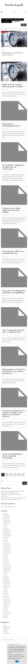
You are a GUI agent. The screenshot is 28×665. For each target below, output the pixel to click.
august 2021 (6, 523)
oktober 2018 (7, 568)
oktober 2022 (7, 522)
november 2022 (7, 520)
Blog (3, 50)
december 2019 (7, 546)
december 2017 (7, 581)
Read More (8, 24)
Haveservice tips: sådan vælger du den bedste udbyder (11, 210)
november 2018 (7, 566)
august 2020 (6, 537)
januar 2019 (6, 563)
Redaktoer (7, 21)
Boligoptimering (7, 626)
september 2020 (7, 535)
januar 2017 (6, 598)
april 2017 (6, 593)
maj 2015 (6, 618)
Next (25, 25)
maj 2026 (6, 513)
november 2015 (7, 613)
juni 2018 (6, 575)
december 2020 (7, 530)
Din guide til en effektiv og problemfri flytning (11, 499)
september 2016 (7, 604)
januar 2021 (6, 528)
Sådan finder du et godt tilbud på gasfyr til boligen (12, 491)
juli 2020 (5, 538)
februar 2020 (7, 545)
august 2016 (6, 606)
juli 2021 (5, 525)
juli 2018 (5, 573)
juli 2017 (5, 588)
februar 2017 (7, 596)
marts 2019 (6, 560)
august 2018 (6, 571)
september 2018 (7, 570)
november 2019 (7, 548)
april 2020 (6, 542)
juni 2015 (6, 616)
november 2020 (7, 532)
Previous (22, 25)
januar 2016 (6, 611)
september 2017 (7, 586)
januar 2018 (6, 580)
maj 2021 (6, 527)
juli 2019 (5, 555)
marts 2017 (6, 594)
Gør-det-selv (6, 628)
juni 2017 (6, 589)
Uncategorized (6, 19)
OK (17, 661)
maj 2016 (6, 609)
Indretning (6, 630)
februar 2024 (7, 517)
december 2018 (7, 565)
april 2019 (6, 558)
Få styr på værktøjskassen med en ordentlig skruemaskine (12, 456)
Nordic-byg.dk (14, 5)
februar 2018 (7, 578)
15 (19, 474)
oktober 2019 (7, 550)
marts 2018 (6, 576)
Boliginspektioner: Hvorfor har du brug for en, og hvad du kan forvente (14, 371)
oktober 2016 (7, 603)
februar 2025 (7, 515)
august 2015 (6, 614)
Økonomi (5, 631)
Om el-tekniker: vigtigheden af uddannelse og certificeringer (13, 167)
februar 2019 (7, 561)
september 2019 (7, 551)
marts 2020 (6, 543)
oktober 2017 (7, 584)
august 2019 (6, 553)
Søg (2, 480)
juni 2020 (6, 540)
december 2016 (7, 599)
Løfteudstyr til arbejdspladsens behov (9, 492)
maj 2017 (6, 591)
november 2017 (7, 583)
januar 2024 (6, 518)
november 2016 (7, 601)
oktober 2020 (7, 533)
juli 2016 (5, 608)
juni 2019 (6, 556)
